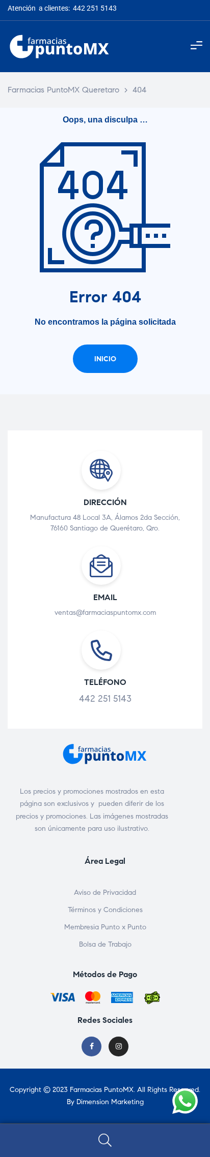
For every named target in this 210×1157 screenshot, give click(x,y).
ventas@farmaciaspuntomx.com (105, 612)
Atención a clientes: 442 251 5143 (62, 8)
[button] (105, 359)
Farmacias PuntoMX (102, 1089)
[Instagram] (118, 1046)
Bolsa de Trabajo (105, 944)
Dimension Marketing (110, 1102)
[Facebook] (91, 1046)
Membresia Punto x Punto (105, 927)
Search (105, 1140)
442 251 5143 (105, 698)
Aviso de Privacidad (105, 892)
